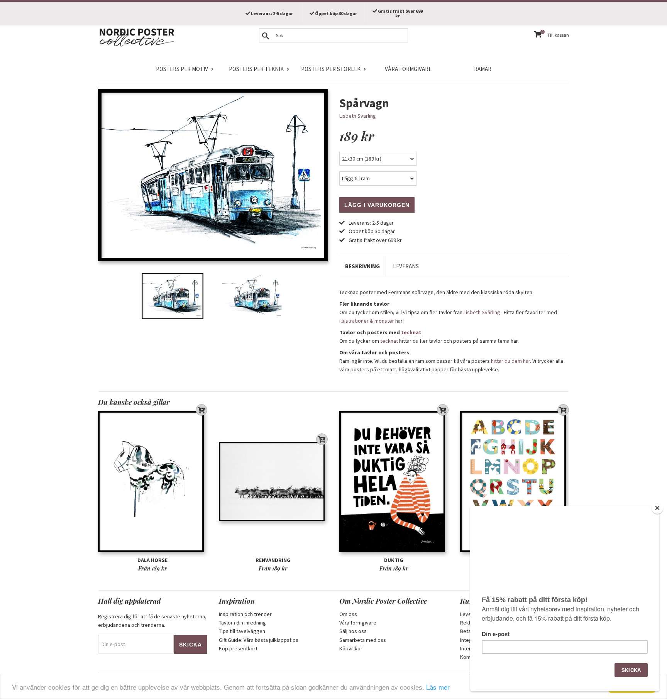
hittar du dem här (510, 360)
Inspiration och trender (245, 614)
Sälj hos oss (353, 631)
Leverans (406, 266)
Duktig (393, 560)
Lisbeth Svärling (357, 115)
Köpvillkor (350, 648)
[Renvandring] (273, 481)
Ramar (482, 69)
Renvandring (273, 560)
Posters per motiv (182, 69)
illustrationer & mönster (366, 320)
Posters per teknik (256, 69)
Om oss (348, 614)
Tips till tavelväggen (242, 631)
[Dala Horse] (152, 481)
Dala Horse (152, 560)
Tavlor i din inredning (242, 622)
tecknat (411, 332)
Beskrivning (362, 266)
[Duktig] (394, 481)
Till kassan (558, 35)
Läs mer (438, 687)
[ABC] (514, 481)
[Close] (657, 508)
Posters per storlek (331, 69)
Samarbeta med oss (362, 639)
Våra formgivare (408, 69)
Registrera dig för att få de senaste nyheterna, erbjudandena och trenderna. (152, 620)
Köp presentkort (238, 648)
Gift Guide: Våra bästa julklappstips (258, 639)
